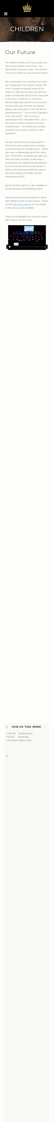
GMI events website (22, 204)
